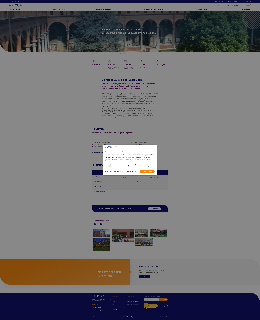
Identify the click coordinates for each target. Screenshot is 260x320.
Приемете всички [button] (147, 171)
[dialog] (130, 160)
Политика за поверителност (112, 160)
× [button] (154, 147)
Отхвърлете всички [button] (130, 171)
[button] (113, 171)
